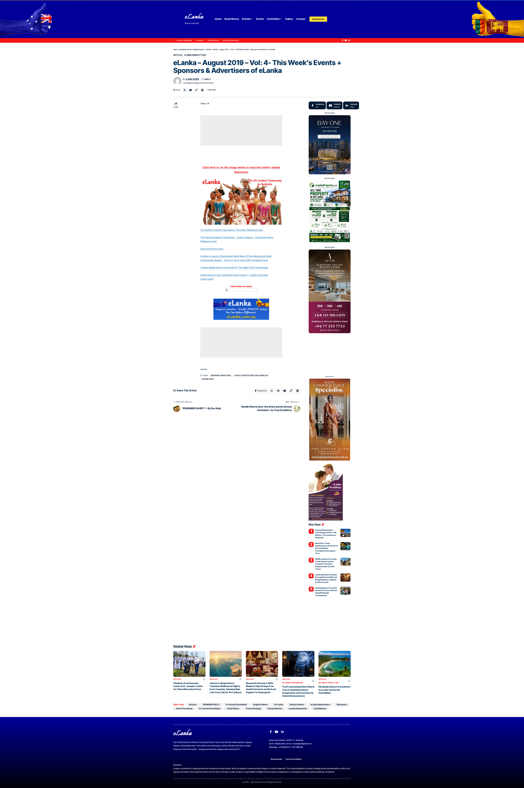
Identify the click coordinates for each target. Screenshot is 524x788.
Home (175, 49)
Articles (208, 49)
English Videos (260, 704)
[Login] (332, 19)
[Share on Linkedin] (278, 390)
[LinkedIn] (349, 40)
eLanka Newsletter (298, 708)
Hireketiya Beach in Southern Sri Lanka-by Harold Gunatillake (334, 689)
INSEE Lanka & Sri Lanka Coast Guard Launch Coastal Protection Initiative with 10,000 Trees (326, 564)
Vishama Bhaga (208, 379)
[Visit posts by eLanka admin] (177, 81)
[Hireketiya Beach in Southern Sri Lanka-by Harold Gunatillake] (334, 664)
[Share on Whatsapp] (272, 390)
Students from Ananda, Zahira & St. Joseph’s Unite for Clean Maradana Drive (188, 686)
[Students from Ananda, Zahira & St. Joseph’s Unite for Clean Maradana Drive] (189, 664)
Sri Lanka (278, 704)
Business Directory (231, 40)
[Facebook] (342, 40)
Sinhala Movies (274, 708)
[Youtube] (334, 105)
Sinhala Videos (297, 704)
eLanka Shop (213, 40)
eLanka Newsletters (195, 55)
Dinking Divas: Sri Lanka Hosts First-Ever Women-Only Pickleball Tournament (326, 591)
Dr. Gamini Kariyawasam (292, 683)
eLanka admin (192, 79)
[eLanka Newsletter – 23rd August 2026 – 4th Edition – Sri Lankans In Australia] (345, 533)
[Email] (190, 90)
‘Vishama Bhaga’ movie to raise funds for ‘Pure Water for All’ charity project (234, 267)
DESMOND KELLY (211, 704)
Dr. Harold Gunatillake (209, 708)
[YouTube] (346, 40)
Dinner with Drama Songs (211, 248)
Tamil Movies (319, 708)
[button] (337, 19)
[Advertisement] (241, 130)
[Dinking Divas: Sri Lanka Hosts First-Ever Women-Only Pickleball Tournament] (345, 591)
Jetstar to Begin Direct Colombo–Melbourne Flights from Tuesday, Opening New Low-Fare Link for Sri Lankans (225, 688)
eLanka (194, 17)
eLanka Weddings (184, 40)
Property (199, 40)
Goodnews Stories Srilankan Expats (191, 49)
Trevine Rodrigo (253, 708)
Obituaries (342, 704)
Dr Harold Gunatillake (328, 683)
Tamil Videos (233, 708)
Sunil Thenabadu (184, 708)
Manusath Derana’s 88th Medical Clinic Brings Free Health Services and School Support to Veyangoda (261, 688)
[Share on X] (184, 90)
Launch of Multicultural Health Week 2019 (251, 375)
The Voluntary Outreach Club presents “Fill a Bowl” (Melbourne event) (231, 230)
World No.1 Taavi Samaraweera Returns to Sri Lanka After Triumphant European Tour (326, 548)
